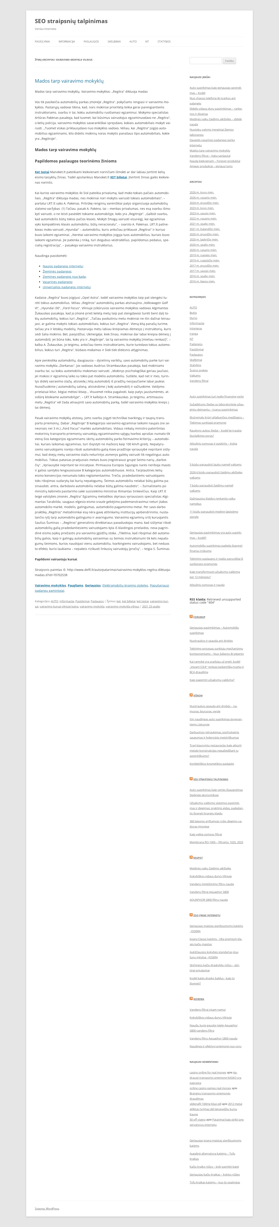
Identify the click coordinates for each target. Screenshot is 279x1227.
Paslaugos (91, 41)
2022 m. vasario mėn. (203, 218)
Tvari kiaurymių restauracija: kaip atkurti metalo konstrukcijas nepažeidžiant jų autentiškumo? (216, 750)
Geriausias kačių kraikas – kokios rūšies (215, 1174)
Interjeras (196, 328)
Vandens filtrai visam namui (208, 1010)
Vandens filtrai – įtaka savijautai (210, 156)
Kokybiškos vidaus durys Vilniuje (211, 876)
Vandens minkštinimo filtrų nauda (212, 884)
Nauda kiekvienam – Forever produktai (215, 161)
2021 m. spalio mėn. (202, 224)
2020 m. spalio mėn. (202, 245)
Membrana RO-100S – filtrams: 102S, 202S (216, 842)
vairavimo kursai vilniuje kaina (59, 606)
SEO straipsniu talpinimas (210, 779)
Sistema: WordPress (47, 1208)
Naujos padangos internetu (63, 266)
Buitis (193, 313)
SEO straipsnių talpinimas (71, 21)
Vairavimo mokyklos (50, 585)
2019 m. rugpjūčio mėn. (205, 260)
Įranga (194, 334)
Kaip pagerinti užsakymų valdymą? (212, 680)
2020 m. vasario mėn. (203, 250)
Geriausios (93, 585)
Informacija (67, 41)
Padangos (196, 344)
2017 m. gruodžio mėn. (204, 266)
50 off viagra (198, 1119)
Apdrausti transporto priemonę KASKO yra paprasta (215, 1077)
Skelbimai (114, 41)
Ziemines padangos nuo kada (64, 277)
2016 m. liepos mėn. (202, 281)
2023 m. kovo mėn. (202, 208)
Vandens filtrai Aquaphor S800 (209, 892)
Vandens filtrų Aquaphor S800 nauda (213, 1038)
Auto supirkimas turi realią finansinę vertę (217, 396)
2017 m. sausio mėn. (203, 271)
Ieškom (197, 695)
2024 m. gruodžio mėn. (204, 203)
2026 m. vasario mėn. (203, 198)
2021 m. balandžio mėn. (205, 229)
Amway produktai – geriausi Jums (211, 166)
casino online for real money (208, 1072)
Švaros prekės (199, 370)
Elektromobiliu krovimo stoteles (125, 585)
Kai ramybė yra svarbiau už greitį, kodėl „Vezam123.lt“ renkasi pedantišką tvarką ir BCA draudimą (217, 667)
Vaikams (195, 375)
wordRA (198, 999)
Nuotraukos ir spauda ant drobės (211, 641)
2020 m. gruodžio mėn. (204, 234)
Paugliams (75, 585)
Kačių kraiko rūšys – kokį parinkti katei (214, 1167)
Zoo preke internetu (206, 915)
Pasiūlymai (42, 41)
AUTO (133, 41)
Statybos (164, 41)
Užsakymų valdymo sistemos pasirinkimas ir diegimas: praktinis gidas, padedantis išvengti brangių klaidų (216, 808)
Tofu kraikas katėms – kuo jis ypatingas (215, 1182)
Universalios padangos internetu (66, 287)
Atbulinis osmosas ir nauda (207, 585)
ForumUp (199, 617)
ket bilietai (128, 601)
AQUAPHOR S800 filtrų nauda (209, 900)
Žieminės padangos (57, 271)
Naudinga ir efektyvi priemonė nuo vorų (216, 1046)
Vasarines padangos (57, 282)
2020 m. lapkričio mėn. (204, 239)
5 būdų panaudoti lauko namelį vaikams (216, 464)
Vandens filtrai (199, 381)
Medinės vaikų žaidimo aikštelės (210, 868)
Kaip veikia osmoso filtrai (206, 834)
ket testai (143, 601)
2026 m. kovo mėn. (202, 192)
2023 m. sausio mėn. (203, 213)
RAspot (198, 857)
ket (119, 601)
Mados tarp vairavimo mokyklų (69, 80)
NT (147, 41)
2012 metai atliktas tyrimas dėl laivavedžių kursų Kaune (216, 1109)
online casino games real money (210, 1088)
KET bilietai (118, 177)
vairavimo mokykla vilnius (122, 606)
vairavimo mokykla (92, 606)
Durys (193, 318)
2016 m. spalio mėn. (202, 276)
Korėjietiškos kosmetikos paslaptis (212, 764)
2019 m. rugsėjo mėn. (203, 255)
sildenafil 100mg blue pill (205, 1104)
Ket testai (42, 172)
